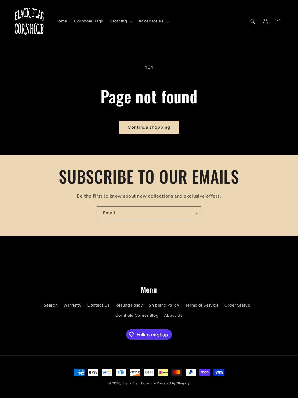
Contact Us (98, 305)
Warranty (72, 305)
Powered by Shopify (173, 383)
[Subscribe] (194, 213)
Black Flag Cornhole (139, 383)
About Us (173, 315)
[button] (121, 21)
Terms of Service (202, 305)
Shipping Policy (164, 305)
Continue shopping (149, 127)
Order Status (237, 305)
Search (51, 305)
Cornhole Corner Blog (136, 315)
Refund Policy (129, 305)
